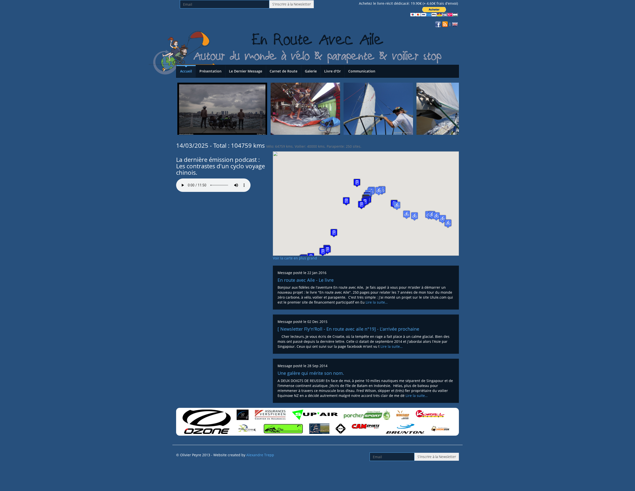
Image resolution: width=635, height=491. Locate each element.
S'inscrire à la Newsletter (291, 4)
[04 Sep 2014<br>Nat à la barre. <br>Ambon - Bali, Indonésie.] (451, 108)
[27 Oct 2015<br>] (222, 108)
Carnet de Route (283, 71)
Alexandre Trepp (260, 455)
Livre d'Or (332, 71)
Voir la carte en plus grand (295, 258)
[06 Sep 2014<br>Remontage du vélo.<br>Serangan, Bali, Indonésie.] (305, 108)
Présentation (210, 71)
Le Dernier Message (245, 71)
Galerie (311, 71)
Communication (361, 71)
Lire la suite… (377, 302)
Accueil (186, 71)
